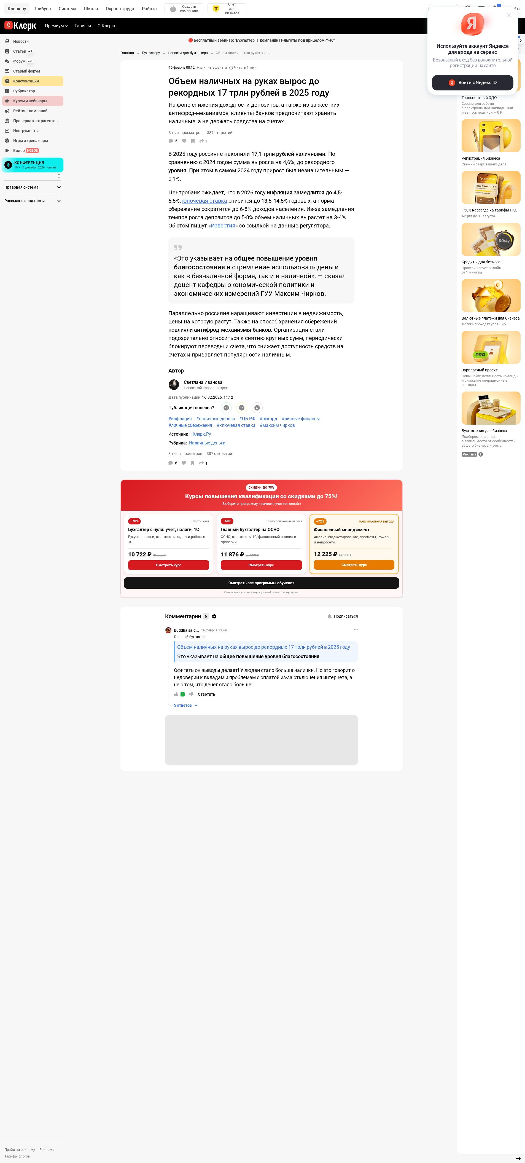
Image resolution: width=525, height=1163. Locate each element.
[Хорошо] (226, 407)
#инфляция (180, 418)
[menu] (35, 105)
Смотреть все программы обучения (261, 583)
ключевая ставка (204, 200)
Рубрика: (177, 443)
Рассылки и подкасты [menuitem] (24, 201)
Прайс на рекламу (19, 1150)
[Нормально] (241, 407)
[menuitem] (32, 41)
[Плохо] (257, 407)
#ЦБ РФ (247, 418)
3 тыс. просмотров (185, 453)
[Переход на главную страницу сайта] (20, 26)
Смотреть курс (168, 565)
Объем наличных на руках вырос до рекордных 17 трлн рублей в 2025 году (263, 647)
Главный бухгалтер (189, 637)
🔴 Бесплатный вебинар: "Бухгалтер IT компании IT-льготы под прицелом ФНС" (261, 40)
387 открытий (219, 453)
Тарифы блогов (17, 1156)
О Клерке (107, 25)
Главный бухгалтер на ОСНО (250, 529)
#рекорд (268, 418)
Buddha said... (186, 630)
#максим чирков (277, 425)
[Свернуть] (518, 1158)
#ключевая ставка (236, 425)
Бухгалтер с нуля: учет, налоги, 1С (163, 529)
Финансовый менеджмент (342, 529)
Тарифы (82, 25)
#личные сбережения (190, 425)
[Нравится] (184, 141)
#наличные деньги (215, 418)
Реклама (46, 1150)
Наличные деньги (212, 67)
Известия (223, 225)
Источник (178, 434)
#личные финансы (301, 418)
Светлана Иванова (203, 382)
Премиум (54, 25)
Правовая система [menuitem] (21, 187)
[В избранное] (193, 141)
